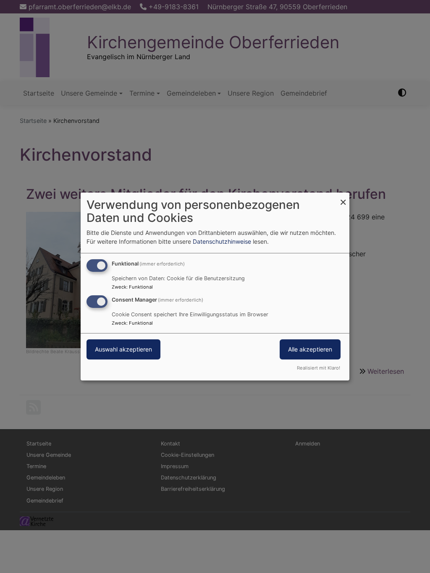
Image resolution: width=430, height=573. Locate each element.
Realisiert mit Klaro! (318, 368)
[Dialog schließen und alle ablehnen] (343, 198)
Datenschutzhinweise (222, 241)
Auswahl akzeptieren (123, 349)
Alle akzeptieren (310, 349)
